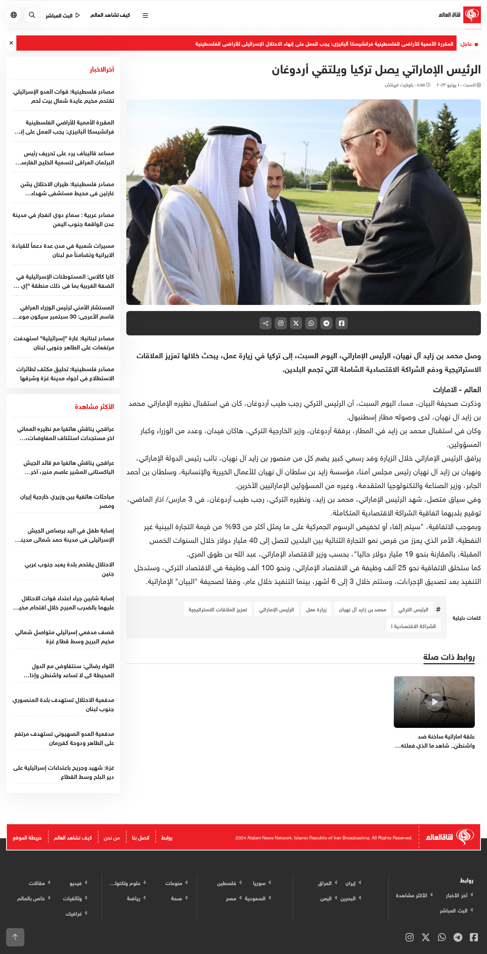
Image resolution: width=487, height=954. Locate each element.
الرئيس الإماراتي (276, 608)
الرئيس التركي (413, 608)
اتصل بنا (140, 836)
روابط (166, 836)
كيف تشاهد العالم (111, 14)
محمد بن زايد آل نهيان (362, 608)
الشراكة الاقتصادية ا (413, 625)
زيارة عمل (316, 608)
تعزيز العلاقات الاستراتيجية (218, 608)
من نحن (112, 836)
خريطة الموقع (27, 836)
